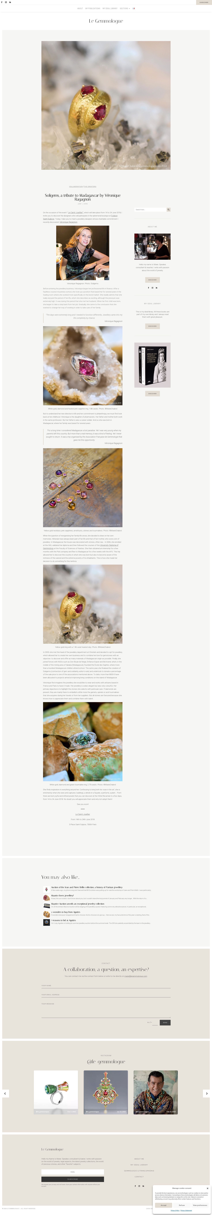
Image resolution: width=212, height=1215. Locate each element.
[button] (207, 1188)
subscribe (204, 2)
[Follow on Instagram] (6, 2)
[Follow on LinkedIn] (10, 2)
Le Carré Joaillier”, (76, 212)
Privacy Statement (186, 1210)
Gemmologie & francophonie (139, 1171)
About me (139, 1159)
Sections (124, 8)
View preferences (200, 1205)
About (80, 8)
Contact (139, 1177)
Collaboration (76, 186)
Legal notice (151, 1208)
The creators (90, 186)
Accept (163, 1205)
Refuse (182, 1205)
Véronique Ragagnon (68, 222)
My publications (92, 8)
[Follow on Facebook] (1, 2)
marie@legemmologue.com (135, 976)
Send (165, 1022)
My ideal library (110, 8)
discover (153, 280)
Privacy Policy (175, 1210)
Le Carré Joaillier (82, 814)
